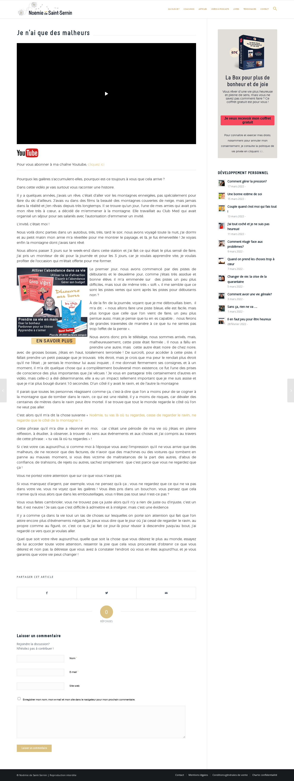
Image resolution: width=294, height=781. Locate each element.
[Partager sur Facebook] (47, 593)
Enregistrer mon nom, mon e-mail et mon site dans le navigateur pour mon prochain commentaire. (79, 700)
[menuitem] (173, 9)
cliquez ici (96, 164)
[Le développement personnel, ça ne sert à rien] (3, 390)
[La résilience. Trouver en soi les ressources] (290, 390)
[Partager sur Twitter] (106, 593)
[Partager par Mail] (166, 593)
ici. (261, 151)
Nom (73, 658)
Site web (74, 686)
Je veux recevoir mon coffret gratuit (247, 120)
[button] (274, 10)
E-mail (74, 672)
